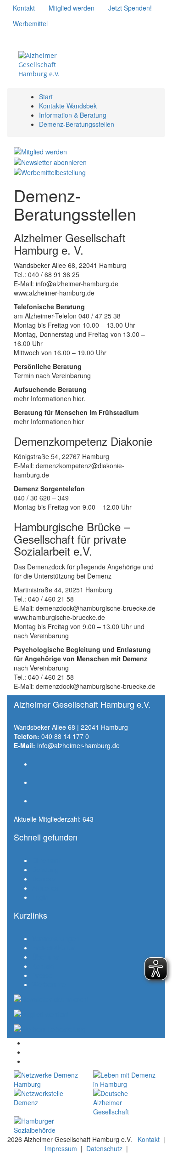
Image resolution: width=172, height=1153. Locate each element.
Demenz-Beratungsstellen (76, 124)
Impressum (60, 1148)
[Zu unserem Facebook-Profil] (13, 37)
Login (40, 897)
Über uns (45, 956)
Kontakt (43, 966)
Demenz (44, 878)
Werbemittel (49, 984)
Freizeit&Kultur (53, 947)
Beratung (45, 869)
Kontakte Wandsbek (68, 105)
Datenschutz (104, 1148)
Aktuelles (45, 887)
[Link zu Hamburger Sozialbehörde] (46, 1125)
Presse (42, 975)
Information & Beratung (72, 114)
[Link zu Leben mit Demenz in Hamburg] (126, 1079)
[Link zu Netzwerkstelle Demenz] (46, 1098)
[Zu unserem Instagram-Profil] (27, 37)
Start (46, 96)
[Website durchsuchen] (126, 59)
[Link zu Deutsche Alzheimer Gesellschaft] (126, 1102)
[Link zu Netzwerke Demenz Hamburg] (46, 1079)
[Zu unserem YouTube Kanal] (40, 37)
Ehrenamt (46, 860)
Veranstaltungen (55, 938)
